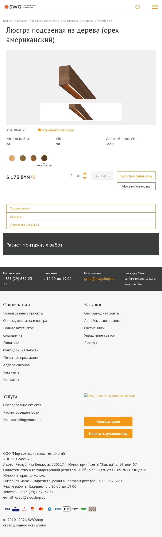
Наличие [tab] (15, 217)
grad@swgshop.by (99, 278)
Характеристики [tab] (20, 208)
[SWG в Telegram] (98, 406)
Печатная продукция (20, 357)
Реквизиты (11, 372)
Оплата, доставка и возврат (26, 320)
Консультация (108, 421)
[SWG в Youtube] (108, 406)
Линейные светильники (103, 320)
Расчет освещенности (21, 412)
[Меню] (155, 7)
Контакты (11, 379)
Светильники (94, 327)
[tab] (81, 208)
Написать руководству (108, 433)
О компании (16, 304)
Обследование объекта (22, 404)
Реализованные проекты (23, 313)
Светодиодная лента (101, 313)
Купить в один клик (136, 176)
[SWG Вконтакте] (88, 406)
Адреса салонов (16, 364)
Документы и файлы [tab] (24, 225)
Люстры (90, 342)
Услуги (10, 396)
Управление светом (100, 335)
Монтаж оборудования (22, 419)
